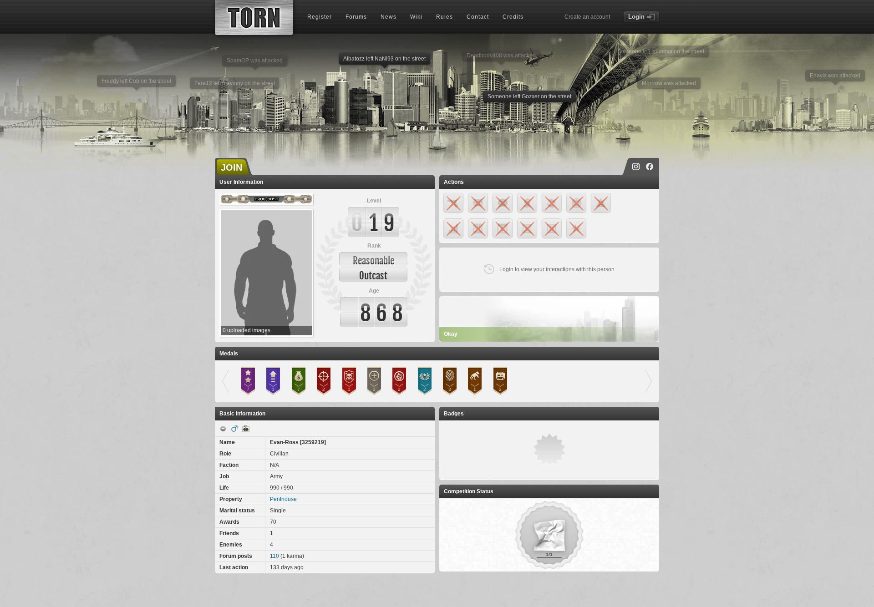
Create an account (587, 17)
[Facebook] (649, 166)
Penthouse (283, 499)
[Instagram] (636, 166)
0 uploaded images (246, 330)
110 (274, 556)
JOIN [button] (231, 167)
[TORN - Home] (254, 17)
